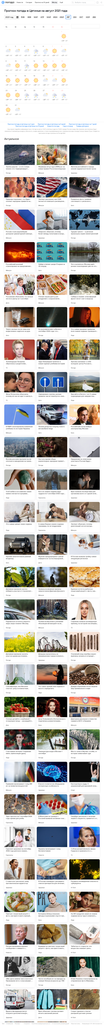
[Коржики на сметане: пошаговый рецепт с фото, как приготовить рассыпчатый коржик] (52, 939)
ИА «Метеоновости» (96, 1023)
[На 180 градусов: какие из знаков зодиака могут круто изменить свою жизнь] (84, 907)
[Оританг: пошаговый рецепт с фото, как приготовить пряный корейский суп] (19, 907)
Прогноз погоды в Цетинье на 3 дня (21, 124)
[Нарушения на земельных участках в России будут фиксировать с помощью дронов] (84, 452)
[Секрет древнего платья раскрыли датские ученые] (84, 1004)
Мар (36, 17)
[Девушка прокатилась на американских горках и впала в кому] (52, 647)
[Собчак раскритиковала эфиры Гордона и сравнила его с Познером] (84, 842)
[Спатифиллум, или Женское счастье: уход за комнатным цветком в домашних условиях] (19, 679)
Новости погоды (53, 126)
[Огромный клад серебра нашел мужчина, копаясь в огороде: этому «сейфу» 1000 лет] (84, 647)
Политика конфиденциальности (41, 1023)
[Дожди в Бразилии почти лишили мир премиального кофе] (84, 679)
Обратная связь (75, 1023)
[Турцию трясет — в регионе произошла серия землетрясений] (84, 225)
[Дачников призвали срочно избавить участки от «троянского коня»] (19, 582)
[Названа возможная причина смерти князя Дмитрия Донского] (52, 582)
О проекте (27, 1023)
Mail (3, 1023)
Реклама (17, 1023)
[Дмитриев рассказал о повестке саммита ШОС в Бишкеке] (84, 712)
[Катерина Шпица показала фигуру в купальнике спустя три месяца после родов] (52, 907)
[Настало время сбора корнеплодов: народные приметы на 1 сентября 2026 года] (52, 452)
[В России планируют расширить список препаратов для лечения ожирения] (52, 874)
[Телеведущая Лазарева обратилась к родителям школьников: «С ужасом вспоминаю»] (19, 355)
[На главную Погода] (9, 2)
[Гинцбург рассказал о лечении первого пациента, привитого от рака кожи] (84, 809)
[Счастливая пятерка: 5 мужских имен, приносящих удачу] (19, 744)
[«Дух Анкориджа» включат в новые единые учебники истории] (52, 355)
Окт (81, 17)
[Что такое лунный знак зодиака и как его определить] (52, 679)
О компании (9, 1023)
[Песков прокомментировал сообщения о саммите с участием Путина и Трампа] (19, 939)
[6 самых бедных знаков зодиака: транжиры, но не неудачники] (52, 517)
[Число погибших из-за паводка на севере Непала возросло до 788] (52, 972)
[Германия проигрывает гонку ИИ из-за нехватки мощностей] (19, 777)
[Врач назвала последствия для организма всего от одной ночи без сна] (84, 484)
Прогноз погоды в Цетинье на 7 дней (82, 124)
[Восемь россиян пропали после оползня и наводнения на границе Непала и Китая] (19, 452)
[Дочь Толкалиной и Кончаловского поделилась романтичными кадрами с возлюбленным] (52, 712)
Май (49, 17)
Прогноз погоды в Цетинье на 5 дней (51, 124)
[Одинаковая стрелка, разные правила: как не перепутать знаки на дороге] (52, 387)
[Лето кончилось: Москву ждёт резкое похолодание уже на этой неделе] (84, 257)
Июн (55, 17)
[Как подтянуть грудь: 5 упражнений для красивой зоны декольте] (84, 777)
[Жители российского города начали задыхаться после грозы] (84, 160)
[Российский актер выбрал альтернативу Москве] (84, 419)
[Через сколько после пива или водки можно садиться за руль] (19, 322)
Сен (74, 17)
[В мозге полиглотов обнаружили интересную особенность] (52, 777)
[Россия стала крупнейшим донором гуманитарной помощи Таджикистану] (19, 225)
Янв (22, 17)
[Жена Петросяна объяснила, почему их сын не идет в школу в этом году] (19, 387)
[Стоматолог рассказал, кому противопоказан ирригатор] (19, 874)
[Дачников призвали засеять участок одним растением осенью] (19, 647)
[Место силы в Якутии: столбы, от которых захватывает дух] (84, 744)
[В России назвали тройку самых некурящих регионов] (84, 549)
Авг (68, 17)
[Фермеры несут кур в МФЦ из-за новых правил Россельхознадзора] (52, 160)
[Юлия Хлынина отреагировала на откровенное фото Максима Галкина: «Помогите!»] (84, 972)
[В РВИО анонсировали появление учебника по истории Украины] (19, 419)
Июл (62, 17)
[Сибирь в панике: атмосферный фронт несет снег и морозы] (84, 290)
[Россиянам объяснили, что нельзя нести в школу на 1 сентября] (19, 290)
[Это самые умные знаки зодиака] (19, 517)
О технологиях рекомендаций (60, 1023)
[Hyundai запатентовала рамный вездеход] (19, 549)
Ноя (88, 17)
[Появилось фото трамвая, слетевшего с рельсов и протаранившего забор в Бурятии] (84, 192)
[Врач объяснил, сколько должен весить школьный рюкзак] (52, 1004)
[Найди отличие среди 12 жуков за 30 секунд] (52, 257)
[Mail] (3, 2)
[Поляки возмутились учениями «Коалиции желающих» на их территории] (52, 614)
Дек (94, 17)
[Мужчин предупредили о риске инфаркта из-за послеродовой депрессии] (52, 549)
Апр (42, 17)
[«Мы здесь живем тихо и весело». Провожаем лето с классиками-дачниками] (19, 972)
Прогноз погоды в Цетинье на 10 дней (29, 126)
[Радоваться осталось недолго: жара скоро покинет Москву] (19, 614)
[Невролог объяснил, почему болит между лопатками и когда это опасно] (52, 225)
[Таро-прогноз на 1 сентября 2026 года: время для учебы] (19, 809)
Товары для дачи (82, 126)
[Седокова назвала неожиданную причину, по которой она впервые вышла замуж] (84, 614)
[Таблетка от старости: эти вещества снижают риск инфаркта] (84, 939)
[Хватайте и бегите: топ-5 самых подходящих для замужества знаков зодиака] (84, 387)
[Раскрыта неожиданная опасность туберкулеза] (84, 874)
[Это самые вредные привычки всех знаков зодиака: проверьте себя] (84, 322)
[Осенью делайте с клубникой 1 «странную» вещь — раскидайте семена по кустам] (19, 712)
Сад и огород (68, 126)
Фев (29, 17)
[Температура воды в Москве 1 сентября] (52, 744)
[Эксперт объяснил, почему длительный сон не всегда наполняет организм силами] (84, 517)
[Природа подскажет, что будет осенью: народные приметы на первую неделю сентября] (19, 192)
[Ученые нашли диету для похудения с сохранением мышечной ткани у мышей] (52, 290)
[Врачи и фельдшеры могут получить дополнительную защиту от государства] (19, 1004)
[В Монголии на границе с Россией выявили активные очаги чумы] (52, 809)
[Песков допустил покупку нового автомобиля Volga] (52, 419)
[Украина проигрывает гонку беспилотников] (52, 842)
